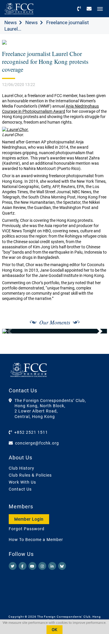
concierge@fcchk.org (37, 443)
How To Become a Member (36, 539)
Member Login (29, 519)
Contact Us (20, 489)
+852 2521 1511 (31, 432)
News (10, 22)
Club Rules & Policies (30, 475)
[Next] (96, 331)
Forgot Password (26, 528)
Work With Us (22, 482)
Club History (21, 468)
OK (54, 629)
